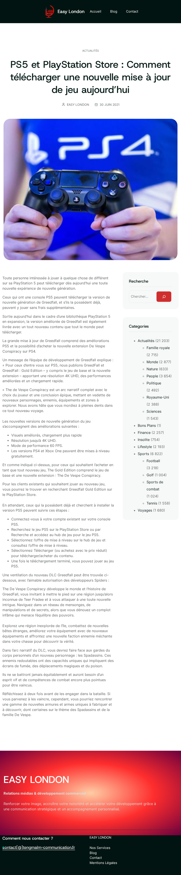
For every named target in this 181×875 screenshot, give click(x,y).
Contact (96, 858)
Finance (144, 432)
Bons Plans (147, 425)
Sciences (154, 411)
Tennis (152, 503)
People (152, 376)
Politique (154, 383)
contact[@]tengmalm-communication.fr (38, 847)
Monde (152, 362)
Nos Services (100, 848)
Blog (93, 853)
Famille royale (158, 348)
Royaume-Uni (158, 397)
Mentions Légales (103, 863)
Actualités (90, 50)
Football (153, 461)
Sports (143, 454)
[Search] (163, 296)
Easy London (71, 11)
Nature (152, 369)
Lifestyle (145, 446)
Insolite (144, 439)
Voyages (145, 510)
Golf (150, 475)
